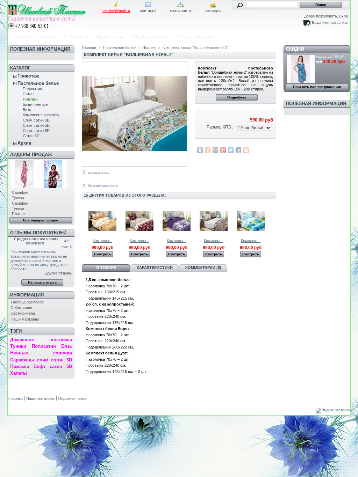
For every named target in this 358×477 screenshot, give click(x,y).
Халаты (18, 373)
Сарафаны (22, 359)
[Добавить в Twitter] (231, 150)
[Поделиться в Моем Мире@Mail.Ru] (215, 150)
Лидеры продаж (31, 154)
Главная (22, 37)
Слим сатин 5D (36, 125)
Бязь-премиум (36, 104)
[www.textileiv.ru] (54, 15)
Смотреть (102, 254)
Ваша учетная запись (330, 22)
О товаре (106, 267)
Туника (18, 198)
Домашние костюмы (41, 339)
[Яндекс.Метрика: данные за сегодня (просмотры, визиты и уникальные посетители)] (333, 410)
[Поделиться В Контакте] (200, 150)
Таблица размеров (149, 37)
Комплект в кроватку (41, 115)
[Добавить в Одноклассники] (207, 150)
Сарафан (20, 192)
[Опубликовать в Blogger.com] (246, 150)
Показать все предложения (317, 87)
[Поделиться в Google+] (223, 150)
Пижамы (19, 366)
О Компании (76, 37)
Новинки (47, 37)
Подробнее (236, 97)
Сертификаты (22, 313)
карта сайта (180, 10)
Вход (343, 16)
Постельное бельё (38, 83)
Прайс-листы (110, 37)
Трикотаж (28, 76)
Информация (27, 295)
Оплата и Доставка (195, 37)
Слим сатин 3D (36, 120)
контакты (148, 10)
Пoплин (30, 99)
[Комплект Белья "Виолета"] (177, 234)
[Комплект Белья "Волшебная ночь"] (214, 234)
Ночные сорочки (41, 352)
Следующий (273, 221)
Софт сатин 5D (36, 131)
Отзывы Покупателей (38, 232)
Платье (18, 214)
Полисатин (32, 89)
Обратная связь (72, 398)
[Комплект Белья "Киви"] (251, 234)
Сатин (28, 94)
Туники (18, 346)
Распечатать (98, 173)
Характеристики (155, 267)
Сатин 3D (31, 136)
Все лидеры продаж (40, 220)
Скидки (295, 49)
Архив (24, 143)
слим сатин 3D (54, 359)
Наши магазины (24, 319)
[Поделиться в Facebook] (238, 150)
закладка (213, 10)
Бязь (27, 110)
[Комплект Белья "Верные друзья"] (102, 234)
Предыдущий (83, 221)
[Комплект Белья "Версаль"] (139, 234)
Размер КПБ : (220, 127)
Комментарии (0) (203, 267)
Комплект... (102, 241)
